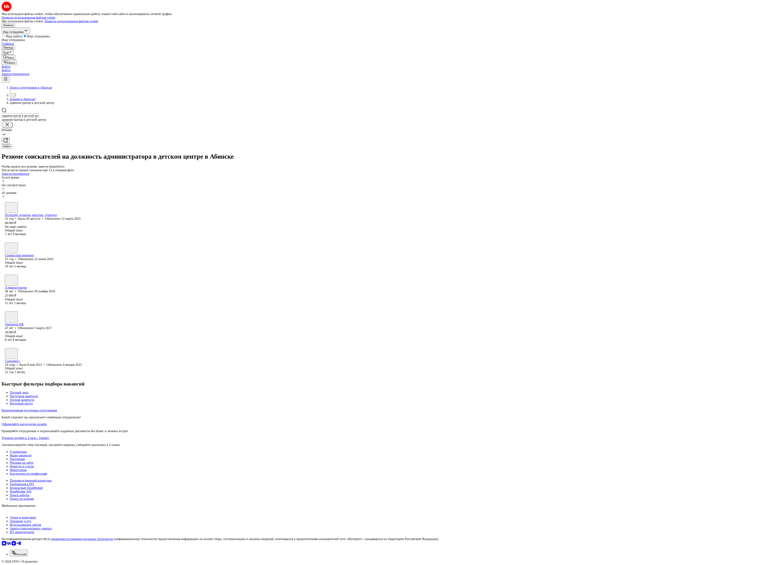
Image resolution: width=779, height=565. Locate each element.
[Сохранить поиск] (6, 141)
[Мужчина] (11, 247)
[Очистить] (7, 125)
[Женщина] (11, 207)
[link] (8, 57)
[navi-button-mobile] (6, 79)
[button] (6, 66)
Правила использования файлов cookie (71, 21)
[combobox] (20, 116)
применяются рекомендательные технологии (82, 539)
